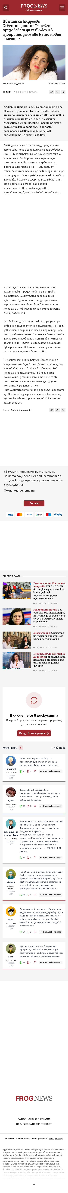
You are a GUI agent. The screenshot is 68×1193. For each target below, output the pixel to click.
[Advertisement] (34, 238)
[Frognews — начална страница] (34, 1098)
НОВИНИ (7, 91)
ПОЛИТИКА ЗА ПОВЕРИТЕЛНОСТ (34, 1124)
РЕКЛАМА (45, 1119)
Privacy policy (55, 1138)
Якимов (11, 882)
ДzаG (11, 800)
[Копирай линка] (51, 92)
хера (10, 919)
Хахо (10, 956)
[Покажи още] (34, 1184)
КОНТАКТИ (33, 1119)
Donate (34, 503)
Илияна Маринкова (20, 410)
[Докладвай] (35, 771)
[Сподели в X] (63, 92)
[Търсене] (6, 7)
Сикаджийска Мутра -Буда (10, 833)
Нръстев (11, 769)
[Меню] (62, 7)
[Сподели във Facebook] (57, 92)
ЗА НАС (22, 1119)
